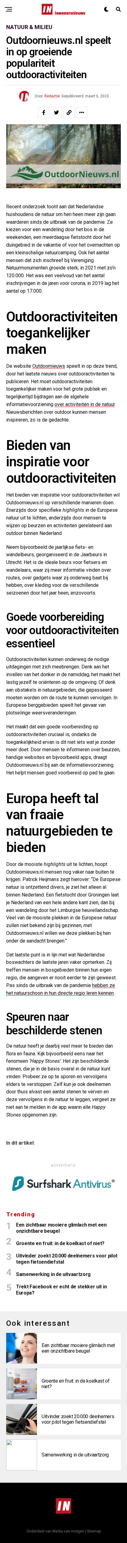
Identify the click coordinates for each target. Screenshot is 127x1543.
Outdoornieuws (48, 366)
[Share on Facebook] (43, 112)
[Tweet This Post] (56, 112)
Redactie (52, 96)
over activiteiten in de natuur (85, 404)
